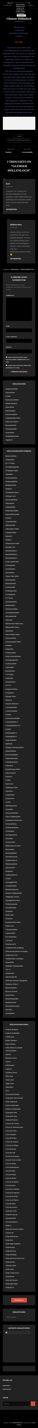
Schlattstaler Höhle (12, 470)
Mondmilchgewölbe (12, 999)
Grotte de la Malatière (13, 1033)
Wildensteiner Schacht (13, 846)
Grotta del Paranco (12, 1280)
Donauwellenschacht (12, 1006)
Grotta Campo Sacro (12, 1273)
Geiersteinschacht (11, 857)
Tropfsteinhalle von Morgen (14, 959)
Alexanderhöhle (11, 1218)
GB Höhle (9, 1010)
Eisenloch (9, 776)
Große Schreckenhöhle (13, 656)
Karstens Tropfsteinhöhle (14, 893)
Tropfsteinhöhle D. (12, 860)
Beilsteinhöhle (10, 605)
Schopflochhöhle (11, 886)
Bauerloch (9, 536)
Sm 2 (7, 1091)
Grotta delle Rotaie (12, 1284)
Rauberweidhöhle (11, 481)
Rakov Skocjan (10, 1044)
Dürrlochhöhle (10, 392)
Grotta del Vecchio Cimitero (14, 1229)
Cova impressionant (12, 1167)
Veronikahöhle (10, 569)
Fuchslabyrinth (10, 594)
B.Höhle (8, 729)
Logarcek (9, 1069)
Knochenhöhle (10, 842)
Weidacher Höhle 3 (12, 984)
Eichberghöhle (10, 565)
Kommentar (10, 295)
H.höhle (8, 802)
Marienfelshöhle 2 (11, 554)
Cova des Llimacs (11, 1207)
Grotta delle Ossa (11, 1116)
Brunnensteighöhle (12, 755)
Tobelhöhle (9, 474)
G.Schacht (9, 940)
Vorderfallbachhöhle (12, 436)
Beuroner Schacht (11, 991)
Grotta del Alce (10, 1262)
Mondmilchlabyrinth (12, 889)
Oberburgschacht (11, 806)
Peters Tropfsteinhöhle (13, 816)
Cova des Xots (10, 1153)
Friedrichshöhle (11, 653)
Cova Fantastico (11, 1134)
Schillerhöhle (10, 460)
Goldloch (8, 540)
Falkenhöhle (10, 667)
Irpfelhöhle (9, 744)
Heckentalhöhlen (11, 824)
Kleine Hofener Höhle (13, 634)
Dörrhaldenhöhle (11, 602)
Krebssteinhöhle (11, 532)
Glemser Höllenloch (12, 704)
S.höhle (8, 780)
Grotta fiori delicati (11, 1214)
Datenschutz (7, 1389)
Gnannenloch (10, 798)
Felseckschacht (11, 944)
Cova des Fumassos (12, 1189)
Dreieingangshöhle (12, 660)
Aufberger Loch (11, 496)
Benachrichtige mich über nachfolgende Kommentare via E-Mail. (18, 360)
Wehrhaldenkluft (11, 616)
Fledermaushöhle (11, 478)
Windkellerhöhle (11, 485)
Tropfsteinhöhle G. (12, 875)
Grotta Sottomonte (11, 1102)
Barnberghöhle (10, 580)
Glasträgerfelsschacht (13, 900)
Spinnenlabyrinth (11, 977)
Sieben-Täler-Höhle (12, 576)
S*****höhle (9, 598)
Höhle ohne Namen (12, 422)
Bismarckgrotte (10, 411)
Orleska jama (10, 1065)
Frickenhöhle (10, 432)
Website (9, 347)
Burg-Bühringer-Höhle (13, 769)
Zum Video (19, 42)
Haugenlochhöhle (11, 689)
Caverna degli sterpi (12, 1105)
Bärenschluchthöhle (12, 400)
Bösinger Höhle (11, 696)
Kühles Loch (10, 926)
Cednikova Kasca (11, 1072)
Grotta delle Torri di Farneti (14, 1098)
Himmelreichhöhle (12, 609)
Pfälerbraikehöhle (11, 864)
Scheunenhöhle (11, 638)
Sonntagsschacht (11, 835)
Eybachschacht (11, 773)
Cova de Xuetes (11, 1163)
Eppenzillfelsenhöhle (12, 514)
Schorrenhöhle (10, 587)
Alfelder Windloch (11, 403)
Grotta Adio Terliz (11, 1211)
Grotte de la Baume (12, 1029)
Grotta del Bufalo (11, 1255)
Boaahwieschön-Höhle (13, 922)
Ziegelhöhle (9, 649)
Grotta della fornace (12, 1236)
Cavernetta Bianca (12, 1222)
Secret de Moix (10, 1171)
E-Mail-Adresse (12, 336)
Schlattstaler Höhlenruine (14, 820)
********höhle (10, 674)
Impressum (6, 1385)
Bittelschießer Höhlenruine (14, 623)
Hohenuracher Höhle (12, 543)
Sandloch (9, 645)
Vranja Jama (10, 1080)
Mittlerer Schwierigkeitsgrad (19, 140)
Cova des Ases (10, 1185)
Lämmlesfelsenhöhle (12, 613)
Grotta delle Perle (11, 1112)
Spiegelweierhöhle (12, 389)
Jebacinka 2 (9, 1087)
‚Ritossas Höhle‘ (11, 1265)
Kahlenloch (9, 765)
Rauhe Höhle (10, 995)
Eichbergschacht (11, 591)
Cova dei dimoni (11, 1178)
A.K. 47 (8, 969)
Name (8, 326)
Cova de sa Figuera (12, 1182)
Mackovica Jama (11, 1058)
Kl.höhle (8, 714)
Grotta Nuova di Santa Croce (15, 1258)
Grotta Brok (9, 1240)
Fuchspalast (10, 693)
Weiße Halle (10, 915)
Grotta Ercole (10, 1276)
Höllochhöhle (10, 503)
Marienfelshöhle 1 (11, 551)
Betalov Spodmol (11, 1040)
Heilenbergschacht (12, 762)
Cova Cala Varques (12, 1142)
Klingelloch (9, 871)
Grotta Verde (10, 1269)
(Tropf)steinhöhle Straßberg (15, 948)
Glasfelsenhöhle (11, 1002)
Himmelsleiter (10, 1013)
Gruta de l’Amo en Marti (13, 1160)
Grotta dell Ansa (11, 1251)
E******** (8, 685)
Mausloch (9, 700)
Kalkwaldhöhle (10, 507)
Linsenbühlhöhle (11, 521)
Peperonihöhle (10, 933)
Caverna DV (10, 1233)
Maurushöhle (10, 849)
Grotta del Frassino (12, 1120)
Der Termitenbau (11, 937)
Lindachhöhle (10, 795)
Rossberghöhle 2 (11, 736)
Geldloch (8, 518)
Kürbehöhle (9, 678)
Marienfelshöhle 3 (11, 558)
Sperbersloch (10, 973)
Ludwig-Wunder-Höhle (13, 418)
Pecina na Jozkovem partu (14, 1127)
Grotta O (8, 1225)
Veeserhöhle (10, 962)
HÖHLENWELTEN (18, 1422)
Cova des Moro (10, 1204)
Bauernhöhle (10, 407)
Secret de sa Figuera (12, 1156)
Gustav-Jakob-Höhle (12, 562)
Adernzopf (9, 620)
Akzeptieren (21, 15)
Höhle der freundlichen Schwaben (17, 951)
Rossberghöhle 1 (11, 733)
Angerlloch (9, 440)
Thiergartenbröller (11, 929)
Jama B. (8, 1054)
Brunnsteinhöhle (11, 425)
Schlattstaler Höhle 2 (12, 492)
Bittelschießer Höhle (12, 627)
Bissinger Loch (10, 547)
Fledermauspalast (11, 904)
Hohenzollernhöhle (12, 813)
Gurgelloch (9, 911)
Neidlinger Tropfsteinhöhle (14, 966)
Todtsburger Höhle (12, 787)
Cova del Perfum (11, 1138)
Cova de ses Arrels (12, 1196)
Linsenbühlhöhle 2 (12, 722)
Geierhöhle (9, 838)
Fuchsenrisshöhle (11, 711)
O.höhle (8, 878)
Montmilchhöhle (11, 583)
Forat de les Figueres (12, 1193)
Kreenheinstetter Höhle (13, 642)
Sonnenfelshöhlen (12, 500)
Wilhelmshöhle (10, 525)
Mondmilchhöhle (11, 456)
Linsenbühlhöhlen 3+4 (13, 725)
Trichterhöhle (10, 831)
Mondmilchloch (10, 682)
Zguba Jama (10, 1083)
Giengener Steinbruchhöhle (15, 747)
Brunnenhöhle (10, 671)
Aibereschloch (10, 867)
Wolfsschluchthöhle (12, 511)
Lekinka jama (10, 1037)
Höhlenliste (19, 1300)
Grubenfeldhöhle (11, 740)
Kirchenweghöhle (11, 414)
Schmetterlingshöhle (12, 467)
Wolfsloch (9, 489)
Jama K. (8, 1061)
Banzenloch (9, 784)
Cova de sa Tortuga (12, 1145)
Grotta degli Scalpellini (13, 1244)
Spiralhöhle (9, 631)
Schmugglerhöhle (11, 882)
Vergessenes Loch (12, 955)
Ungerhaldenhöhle (12, 758)
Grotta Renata (10, 1247)
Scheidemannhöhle (12, 827)
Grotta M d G (10, 1287)
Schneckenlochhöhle (12, 1094)
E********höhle (10, 463)
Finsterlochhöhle (11, 664)
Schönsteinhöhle (11, 429)
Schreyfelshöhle (11, 908)
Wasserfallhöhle (11, 751)
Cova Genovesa (11, 1149)
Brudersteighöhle (11, 853)
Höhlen (19, 136)
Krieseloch (9, 918)
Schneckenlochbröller (13, 718)
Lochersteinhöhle (11, 707)
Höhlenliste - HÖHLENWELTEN (22, 269)
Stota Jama (9, 1076)
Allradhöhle (9, 809)
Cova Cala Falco (11, 1131)
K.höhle (8, 396)
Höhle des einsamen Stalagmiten (16, 980)
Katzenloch (9, 791)
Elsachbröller (10, 572)
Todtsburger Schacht (12, 897)
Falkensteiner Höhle (12, 529)
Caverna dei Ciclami (12, 1123)
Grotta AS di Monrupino (13, 1109)
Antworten (11, 209)
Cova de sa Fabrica (12, 1200)
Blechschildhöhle (11, 988)
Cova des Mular (11, 1174)
